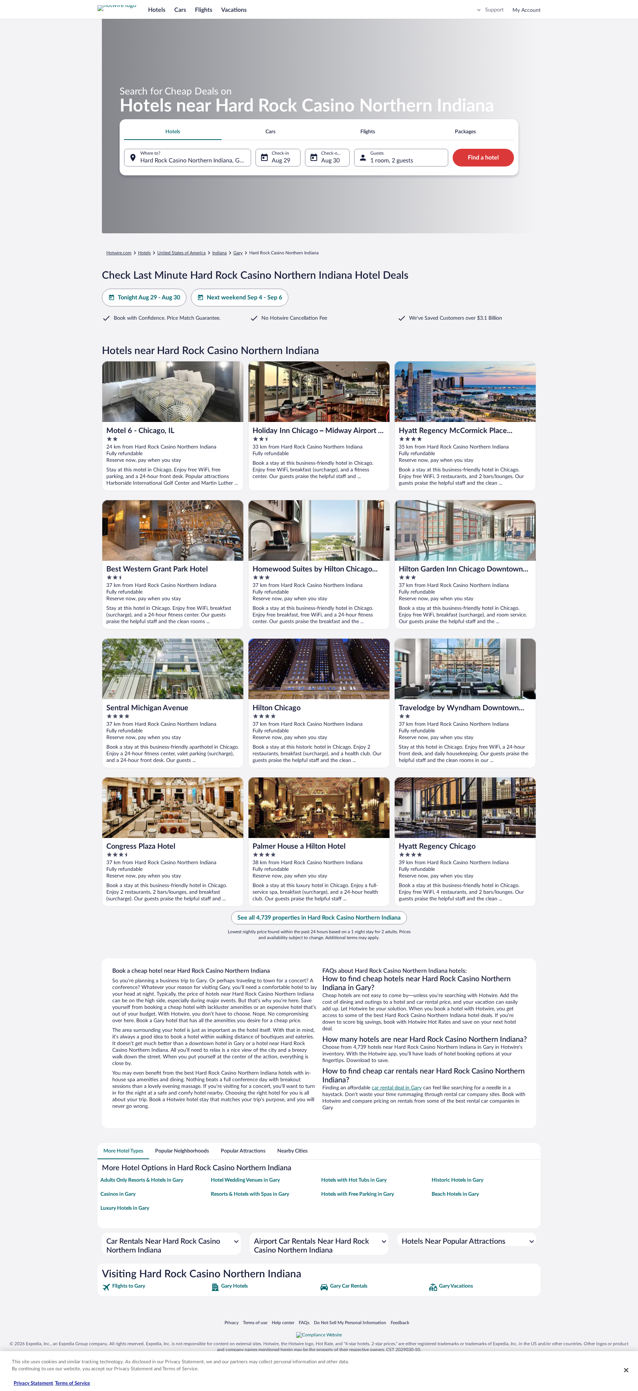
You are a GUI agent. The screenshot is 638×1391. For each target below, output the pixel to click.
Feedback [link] (400, 1322)
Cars (180, 10)
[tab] (173, 132)
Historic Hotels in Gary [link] (457, 1180)
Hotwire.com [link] (118, 253)
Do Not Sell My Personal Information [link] (350, 1322)
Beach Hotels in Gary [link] (455, 1194)
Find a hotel (483, 158)
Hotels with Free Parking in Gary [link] (357, 1194)
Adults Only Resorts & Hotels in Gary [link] (141, 1180)
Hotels (156, 10)
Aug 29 (281, 161)
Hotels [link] (144, 253)
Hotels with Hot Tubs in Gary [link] (354, 1180)
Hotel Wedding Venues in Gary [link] (245, 1180)
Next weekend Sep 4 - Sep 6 (244, 297)
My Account (526, 10)
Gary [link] (238, 253)
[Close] (626, 1370)
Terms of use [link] (255, 1322)
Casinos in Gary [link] (118, 1194)
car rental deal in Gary (397, 1088)
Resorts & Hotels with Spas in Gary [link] (250, 1194)
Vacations (234, 10)
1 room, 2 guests (391, 161)
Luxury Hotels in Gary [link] (124, 1208)
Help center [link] (283, 1322)
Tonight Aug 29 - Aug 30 (149, 297)
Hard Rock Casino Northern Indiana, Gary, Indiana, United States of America (195, 161)
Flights (203, 10)
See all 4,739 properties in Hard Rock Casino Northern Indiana (319, 918)
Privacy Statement (33, 1383)
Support (494, 10)
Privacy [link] (231, 1322)
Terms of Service (72, 1383)
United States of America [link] (181, 253)
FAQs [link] (304, 1322)
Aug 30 (330, 161)
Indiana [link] (219, 253)
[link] (155, 1287)
